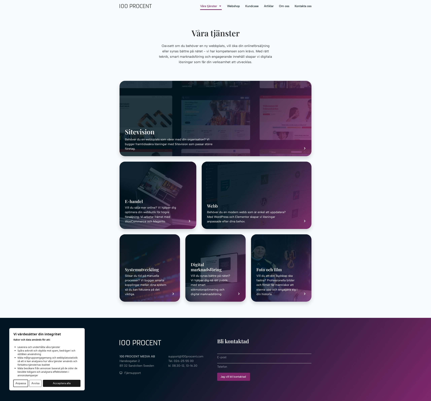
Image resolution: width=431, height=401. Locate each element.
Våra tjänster (208, 6)
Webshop (233, 6)
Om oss (284, 6)
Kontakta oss (303, 6)
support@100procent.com (185, 356)
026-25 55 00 (184, 361)
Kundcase (252, 6)
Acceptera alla (62, 383)
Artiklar (269, 6)
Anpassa (20, 383)
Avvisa (35, 383)
